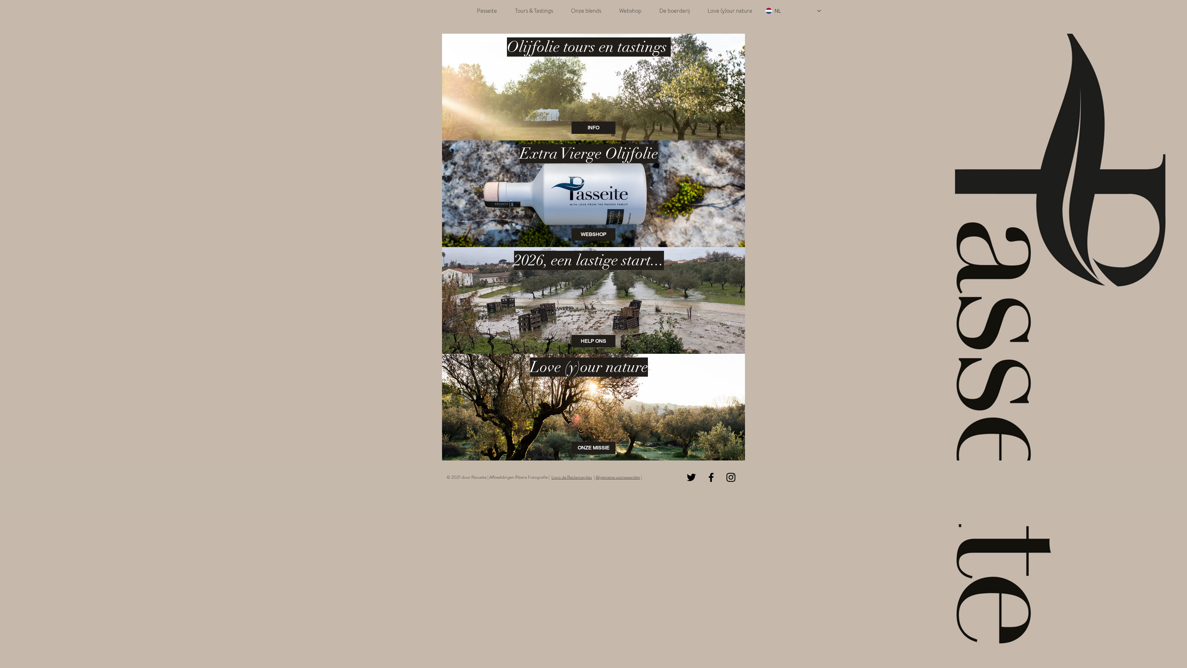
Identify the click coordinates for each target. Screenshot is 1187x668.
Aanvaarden (1155, 658)
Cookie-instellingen (1110, 658)
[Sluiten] (1179, 658)
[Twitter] (691, 477)
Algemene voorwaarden (618, 477)
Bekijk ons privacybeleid (615, 658)
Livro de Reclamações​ (571, 477)
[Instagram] (731, 477)
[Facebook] (711, 477)
